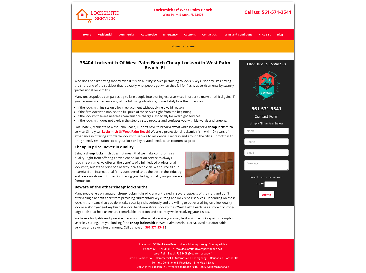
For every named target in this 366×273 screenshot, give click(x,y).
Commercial (126, 34)
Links (211, 262)
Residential (105, 34)
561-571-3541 (276, 12)
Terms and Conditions (237, 34)
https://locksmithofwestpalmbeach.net (197, 248)
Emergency (170, 34)
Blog (280, 34)
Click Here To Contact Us (266, 64)
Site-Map (199, 262)
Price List (265, 34)
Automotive (149, 34)
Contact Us (209, 34)
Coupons (190, 34)
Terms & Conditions (164, 262)
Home (87, 34)
